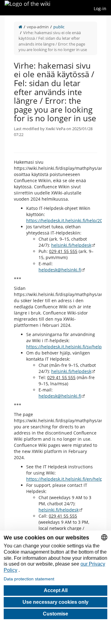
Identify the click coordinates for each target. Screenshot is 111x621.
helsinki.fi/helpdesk (71, 245)
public (58, 27)
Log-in (100, 8)
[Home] (20, 27)
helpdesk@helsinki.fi (60, 270)
